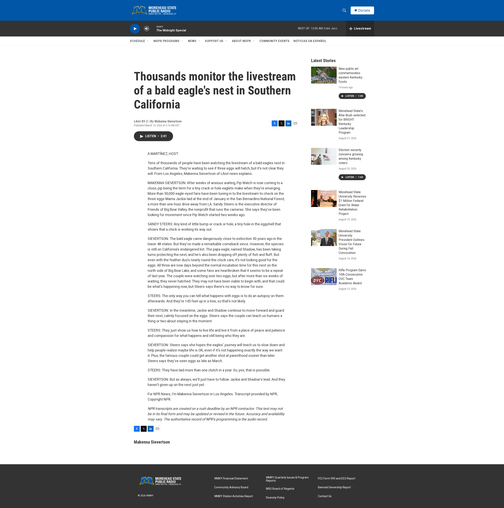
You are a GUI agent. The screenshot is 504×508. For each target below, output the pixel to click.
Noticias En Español (310, 41)
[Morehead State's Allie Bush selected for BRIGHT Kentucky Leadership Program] (324, 117)
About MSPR (241, 41)
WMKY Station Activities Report (233, 496)
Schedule (137, 41)
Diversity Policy (275, 497)
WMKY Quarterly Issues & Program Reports (287, 479)
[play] (135, 28)
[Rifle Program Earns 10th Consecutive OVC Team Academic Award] (324, 276)
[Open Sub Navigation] (148, 41)
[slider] (153, 28)
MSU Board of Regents (280, 488)
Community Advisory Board (231, 487)
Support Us (214, 41)
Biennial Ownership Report (334, 487)
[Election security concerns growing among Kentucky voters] (324, 156)
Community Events (274, 41)
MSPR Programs (167, 41)
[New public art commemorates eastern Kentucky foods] (324, 75)
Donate (364, 10)
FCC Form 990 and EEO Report (336, 478)
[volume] (146, 28)
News (192, 41)
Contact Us (325, 496)
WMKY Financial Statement (231, 478)
